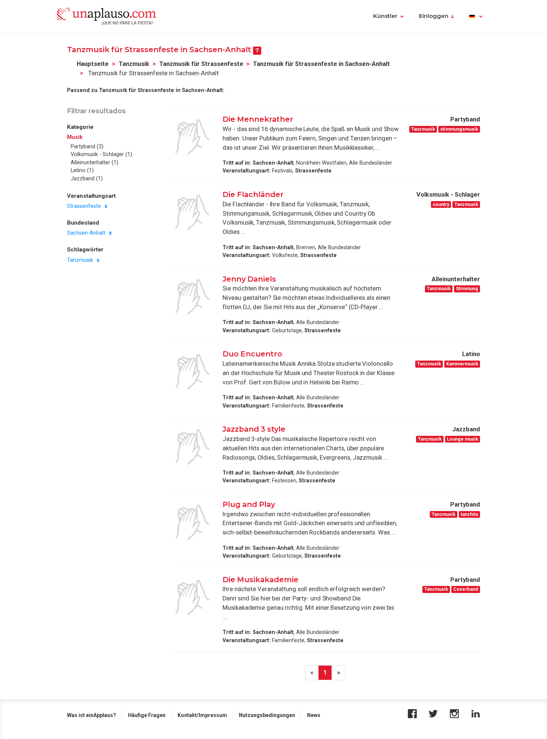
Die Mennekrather (258, 119)
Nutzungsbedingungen (267, 715)
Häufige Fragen (147, 715)
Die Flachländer (253, 194)
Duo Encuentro (252, 353)
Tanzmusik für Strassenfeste (201, 63)
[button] (475, 17)
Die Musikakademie (260, 579)
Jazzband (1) (87, 178)
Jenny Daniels (249, 279)
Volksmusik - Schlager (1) (101, 154)
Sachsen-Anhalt (86, 233)
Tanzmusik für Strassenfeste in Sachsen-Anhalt (321, 63)
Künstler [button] (385, 16)
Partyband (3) (87, 146)
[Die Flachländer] (192, 212)
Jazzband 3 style (254, 429)
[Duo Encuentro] (192, 372)
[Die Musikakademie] (192, 597)
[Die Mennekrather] (192, 137)
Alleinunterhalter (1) (94, 162)
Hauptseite (93, 63)
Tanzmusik (134, 63)
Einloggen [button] (433, 16)
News (313, 715)
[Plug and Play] (192, 522)
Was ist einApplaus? (91, 715)
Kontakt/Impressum (202, 715)
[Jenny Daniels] (192, 297)
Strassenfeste (84, 206)
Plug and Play (249, 504)
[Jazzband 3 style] (192, 447)
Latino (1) (82, 170)
